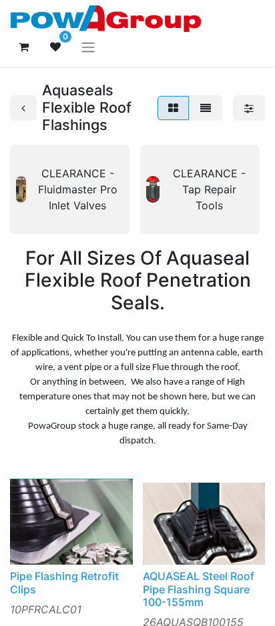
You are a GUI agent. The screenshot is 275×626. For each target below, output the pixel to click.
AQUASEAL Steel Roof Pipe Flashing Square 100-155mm (198, 588)
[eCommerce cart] (23, 46)
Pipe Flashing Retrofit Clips (64, 582)
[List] (205, 108)
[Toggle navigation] (88, 46)
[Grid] (173, 108)
